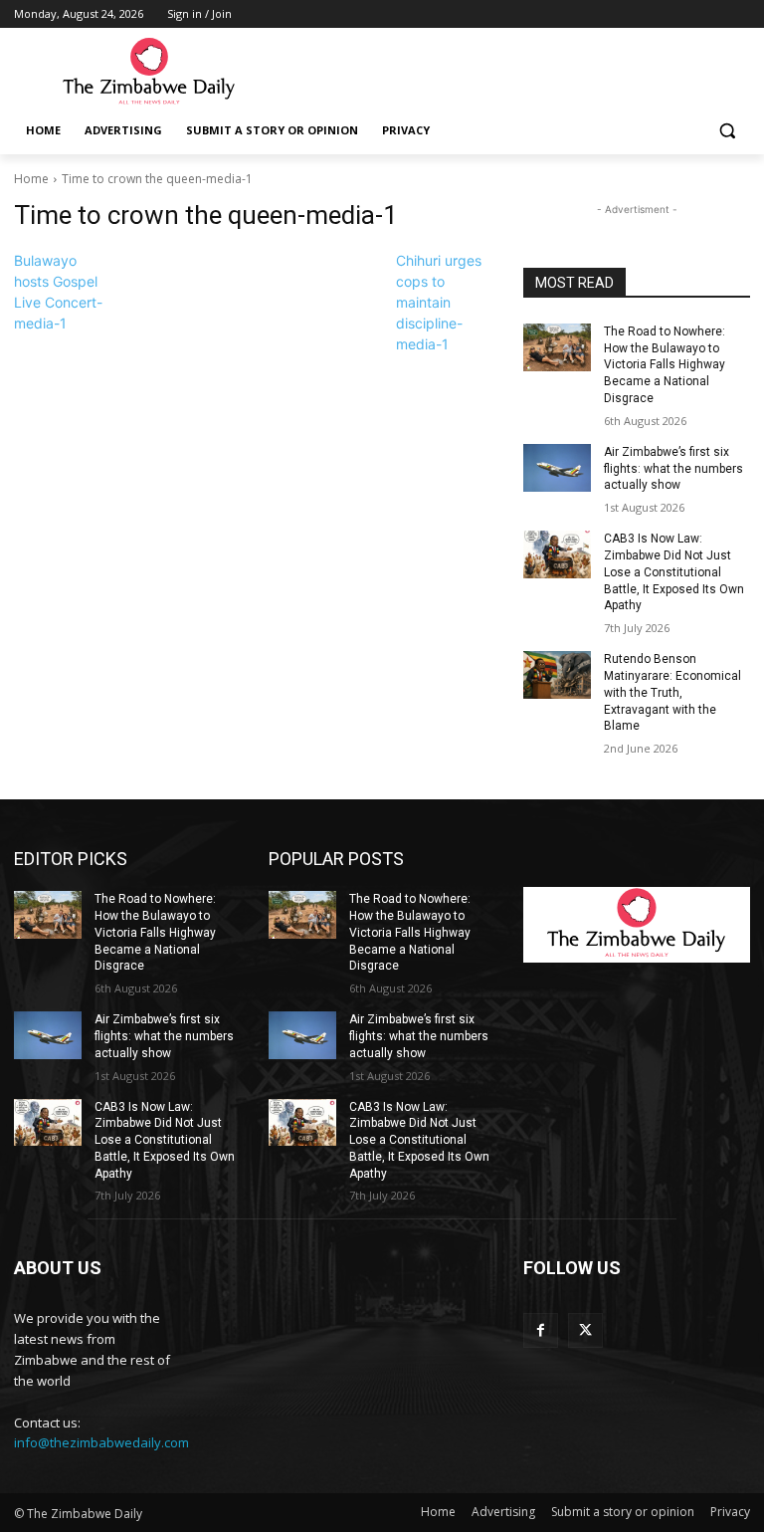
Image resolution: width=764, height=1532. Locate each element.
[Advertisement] (517, 71)
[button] (726, 131)
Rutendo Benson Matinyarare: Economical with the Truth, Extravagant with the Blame (672, 692)
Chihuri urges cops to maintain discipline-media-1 (438, 302)
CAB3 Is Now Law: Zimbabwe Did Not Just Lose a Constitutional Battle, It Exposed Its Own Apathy (674, 572)
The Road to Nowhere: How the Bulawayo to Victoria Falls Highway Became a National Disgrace (664, 365)
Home (31, 178)
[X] (585, 1330)
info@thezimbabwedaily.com (101, 1442)
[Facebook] (540, 1330)
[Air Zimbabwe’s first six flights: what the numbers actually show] (557, 468)
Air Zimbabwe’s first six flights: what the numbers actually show (673, 469)
